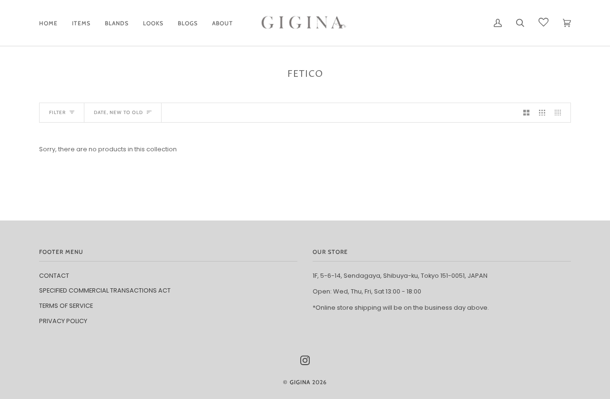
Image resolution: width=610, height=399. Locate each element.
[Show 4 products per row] (560, 113)
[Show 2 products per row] (526, 113)
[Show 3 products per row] (542, 113)
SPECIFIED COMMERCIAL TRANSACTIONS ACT (105, 290)
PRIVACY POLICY (63, 321)
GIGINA (300, 382)
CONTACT (54, 275)
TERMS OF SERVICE (66, 305)
